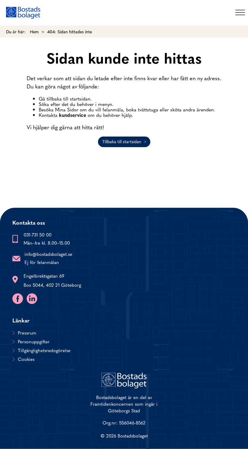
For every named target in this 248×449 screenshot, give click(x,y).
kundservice (72, 114)
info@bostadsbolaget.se (48, 254)
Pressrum (27, 332)
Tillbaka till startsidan (121, 141)
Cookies (26, 359)
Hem (34, 31)
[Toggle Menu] (240, 12)
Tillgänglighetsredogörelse (44, 350)
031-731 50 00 (37, 234)
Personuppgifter (34, 341)
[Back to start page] (23, 13)
